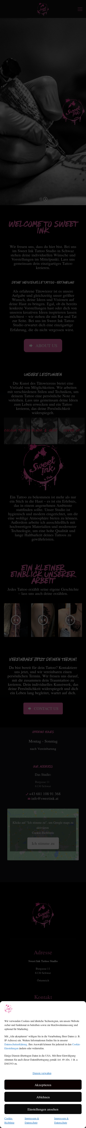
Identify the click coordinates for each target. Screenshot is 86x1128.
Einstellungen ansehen (43, 1109)
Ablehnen (43, 1097)
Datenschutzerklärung (15, 1044)
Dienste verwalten (42, 1073)
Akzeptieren (43, 1085)
